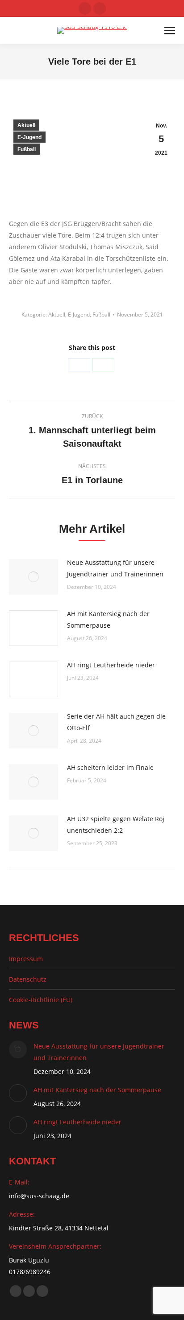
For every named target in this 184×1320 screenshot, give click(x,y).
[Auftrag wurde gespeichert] (33, 577)
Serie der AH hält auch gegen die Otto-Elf (116, 722)
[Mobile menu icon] (169, 30)
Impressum (26, 958)
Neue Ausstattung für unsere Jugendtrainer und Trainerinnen (115, 568)
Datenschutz (27, 979)
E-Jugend (29, 137)
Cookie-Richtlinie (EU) (40, 999)
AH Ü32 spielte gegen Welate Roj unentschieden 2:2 (115, 824)
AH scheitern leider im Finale (110, 767)
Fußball (26, 149)
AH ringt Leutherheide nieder (111, 665)
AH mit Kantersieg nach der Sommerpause (108, 619)
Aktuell (26, 125)
